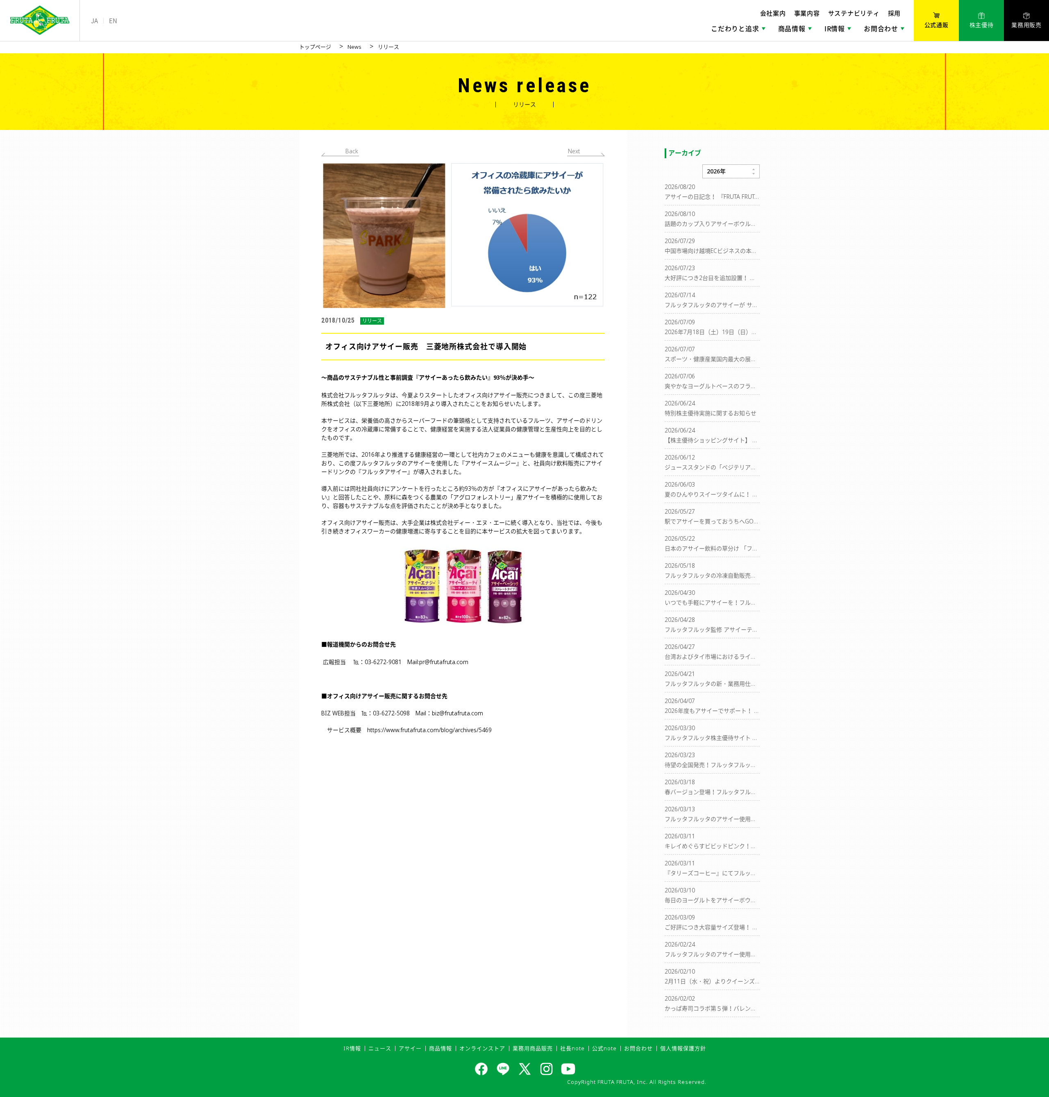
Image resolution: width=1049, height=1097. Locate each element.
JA (94, 21)
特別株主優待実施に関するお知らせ (710, 413)
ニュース (379, 1048)
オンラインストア (482, 1048)
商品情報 (440, 1048)
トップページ (315, 46)
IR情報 (352, 1048)
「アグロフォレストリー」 (481, 497)
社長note (572, 1048)
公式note (604, 1048)
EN (113, 21)
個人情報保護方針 (683, 1048)
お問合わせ (638, 1048)
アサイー (410, 1048)
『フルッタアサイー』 (384, 472)
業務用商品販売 (533, 1048)
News (354, 46)
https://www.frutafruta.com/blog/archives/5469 (429, 730)
